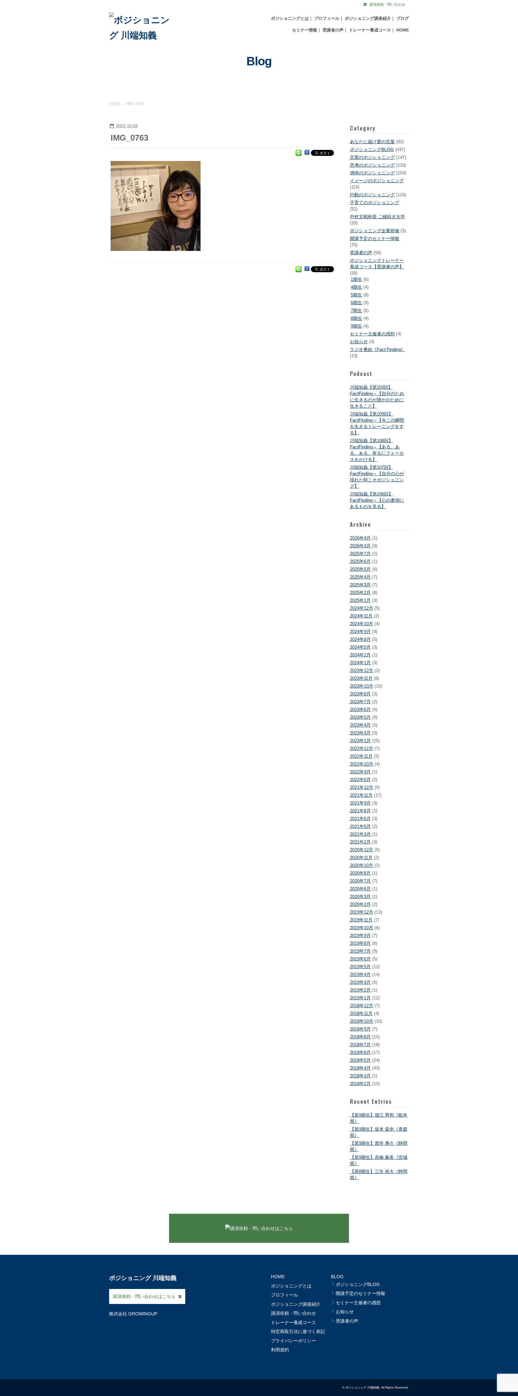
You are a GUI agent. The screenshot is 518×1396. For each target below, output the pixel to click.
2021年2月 (360, 841)
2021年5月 (360, 826)
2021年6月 (360, 818)
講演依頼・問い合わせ (387, 4)
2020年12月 (361, 849)
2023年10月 (361, 686)
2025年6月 (360, 561)
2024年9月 (360, 631)
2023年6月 (360, 709)
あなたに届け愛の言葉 (372, 141)
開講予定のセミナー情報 (374, 238)
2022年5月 (360, 779)
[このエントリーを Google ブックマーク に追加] (307, 152)
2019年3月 (360, 982)
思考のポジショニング (372, 165)
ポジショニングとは (290, 18)
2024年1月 (360, 662)
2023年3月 (360, 732)
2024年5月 (360, 647)
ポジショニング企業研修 (374, 230)
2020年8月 (360, 873)
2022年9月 (360, 771)
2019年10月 (361, 927)
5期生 (356, 294)
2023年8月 (360, 693)
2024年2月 (360, 654)
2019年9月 (360, 935)
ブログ (402, 18)
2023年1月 (360, 740)
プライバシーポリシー (293, 1340)
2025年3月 (360, 584)
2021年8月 (360, 810)
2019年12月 (361, 912)
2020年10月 (361, 865)
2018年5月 (360, 1060)
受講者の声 (333, 30)
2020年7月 (360, 880)
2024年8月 (360, 639)
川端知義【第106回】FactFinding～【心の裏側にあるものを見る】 (377, 500)
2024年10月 (361, 623)
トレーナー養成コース (370, 30)
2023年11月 (361, 678)
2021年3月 (360, 834)
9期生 (356, 326)
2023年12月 (361, 670)
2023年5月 (360, 717)
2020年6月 (360, 888)
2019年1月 (360, 997)
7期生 (356, 310)
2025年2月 (360, 592)
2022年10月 (361, 763)
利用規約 (280, 1349)
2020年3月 (360, 896)
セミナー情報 (304, 30)
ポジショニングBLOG (372, 149)
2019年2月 (360, 990)
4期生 (356, 287)
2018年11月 (361, 1013)
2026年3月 (360, 545)
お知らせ (359, 341)
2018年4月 (360, 1067)
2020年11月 (361, 857)
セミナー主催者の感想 (372, 333)
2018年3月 (360, 1075)
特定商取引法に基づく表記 (298, 1331)
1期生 (356, 279)
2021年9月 (360, 802)
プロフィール (326, 18)
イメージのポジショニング (377, 180)
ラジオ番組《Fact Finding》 (377, 349)
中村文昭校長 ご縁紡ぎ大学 (377, 216)
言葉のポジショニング (372, 157)
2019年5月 (360, 966)
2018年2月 (360, 1083)
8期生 (356, 318)
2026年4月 (360, 537)
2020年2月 (360, 904)
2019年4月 (360, 974)
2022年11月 (361, 756)
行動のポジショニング (372, 194)
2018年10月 (361, 1021)
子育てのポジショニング (374, 202)
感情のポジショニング (372, 172)
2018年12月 (361, 1005)
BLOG (337, 1276)
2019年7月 (360, 951)
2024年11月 (361, 615)
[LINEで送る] (299, 152)
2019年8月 (360, 943)
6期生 (356, 302)
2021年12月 (361, 787)
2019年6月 (360, 958)
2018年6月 (360, 1052)
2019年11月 (361, 919)
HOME (402, 30)
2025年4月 (360, 576)
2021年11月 (361, 795)
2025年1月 (360, 600)
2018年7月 (360, 1044)
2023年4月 (360, 725)
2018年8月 (360, 1036)
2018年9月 (360, 1028)
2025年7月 (360, 553)
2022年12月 (361, 748)
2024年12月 (361, 608)
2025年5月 (360, 569)
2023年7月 (360, 701)
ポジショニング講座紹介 (368, 18)
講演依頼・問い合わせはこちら (144, 1296)
